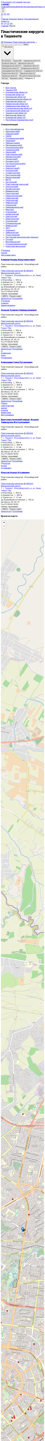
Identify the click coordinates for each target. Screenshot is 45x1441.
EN (8, 14)
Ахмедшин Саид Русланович (16, 362)
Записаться (6, 298)
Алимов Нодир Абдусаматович (18, 259)
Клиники (12, 7)
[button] (22, 1229)
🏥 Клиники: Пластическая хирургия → (19, 42)
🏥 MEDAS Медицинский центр (17, 272)
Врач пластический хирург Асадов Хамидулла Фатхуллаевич (20, 420)
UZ (5, 14)
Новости (41, 7)
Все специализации (15, 129)
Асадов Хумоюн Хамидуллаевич (19, 310)
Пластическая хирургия (12, 271)
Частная (5, 78)
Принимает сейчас (16, 78)
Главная (4, 7)
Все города (11, 88)
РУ (2, 23)
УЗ (2, 14)
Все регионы (6, 61)
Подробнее (17, 298)
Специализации (29, 7)
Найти (26, 44)
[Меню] (2, 16)
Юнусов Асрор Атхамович (15, 472)
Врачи (19, 7)
